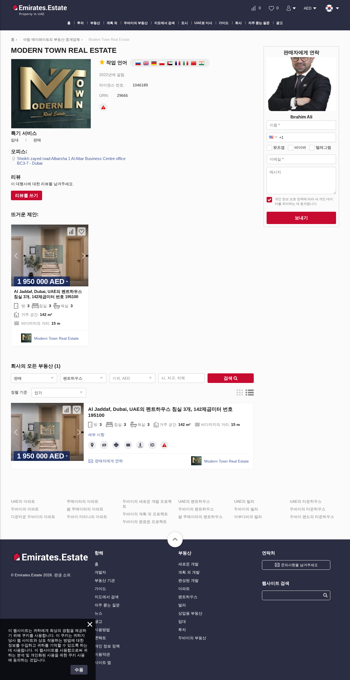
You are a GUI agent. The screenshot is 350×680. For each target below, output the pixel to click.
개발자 (100, 572)
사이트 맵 (103, 662)
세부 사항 (96, 434)
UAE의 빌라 (244, 501)
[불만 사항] (103, 107)
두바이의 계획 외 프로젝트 (145, 514)
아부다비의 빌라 (248, 517)
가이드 (100, 588)
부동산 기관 (105, 580)
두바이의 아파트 (25, 509)
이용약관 (102, 654)
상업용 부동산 (190, 613)
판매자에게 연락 (109, 461)
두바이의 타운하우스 (307, 509)
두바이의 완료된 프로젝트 (144, 521)
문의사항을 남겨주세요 (299, 565)
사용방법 (102, 629)
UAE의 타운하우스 (306, 501)
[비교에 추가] (71, 231)
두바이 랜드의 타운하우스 (312, 517)
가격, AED (121, 378)
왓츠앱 (279, 147)
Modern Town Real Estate (56, 338)
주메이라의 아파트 (82, 501)
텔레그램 (323, 147)
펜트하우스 (187, 597)
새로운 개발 (188, 564)
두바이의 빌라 (246, 509)
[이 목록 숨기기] (104, 445)
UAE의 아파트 (23, 501)
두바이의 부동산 (192, 638)
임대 (182, 621)
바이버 (300, 147)
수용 (79, 669)
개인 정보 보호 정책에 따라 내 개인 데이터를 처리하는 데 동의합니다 (304, 201)
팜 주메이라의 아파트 (85, 509)
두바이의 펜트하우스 (196, 509)
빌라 (182, 605)
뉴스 (98, 613)
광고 (98, 621)
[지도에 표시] (92, 445)
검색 (229, 378)
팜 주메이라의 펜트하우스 (200, 517)
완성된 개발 (188, 580)
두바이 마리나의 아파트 (87, 517)
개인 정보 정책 (107, 646)
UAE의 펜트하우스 (194, 501)
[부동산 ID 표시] (152, 445)
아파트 (184, 588)
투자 (182, 629)
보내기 (301, 218)
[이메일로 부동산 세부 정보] (128, 445)
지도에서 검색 (107, 597)
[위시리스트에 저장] (81, 231)
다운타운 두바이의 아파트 (33, 517)
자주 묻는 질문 (107, 605)
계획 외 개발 (189, 572)
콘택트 (100, 638)
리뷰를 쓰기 (26, 195)
